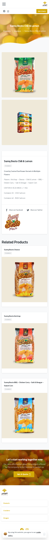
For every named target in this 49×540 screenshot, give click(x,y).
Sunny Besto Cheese (12, 249)
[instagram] (8, 11)
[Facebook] (4, 11)
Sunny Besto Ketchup (12, 316)
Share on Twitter (36, 209)
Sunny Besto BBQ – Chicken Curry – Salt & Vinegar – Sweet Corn (24, 384)
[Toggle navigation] (4, 4)
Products (7, 31)
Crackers (17, 31)
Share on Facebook (16, 209)
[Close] (44, 534)
